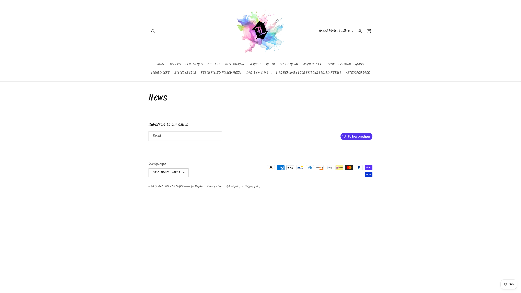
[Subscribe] (217, 136)
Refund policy (233, 186)
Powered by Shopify (192, 186)
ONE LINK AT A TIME (170, 186)
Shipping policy (252, 186)
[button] (153, 31)
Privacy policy (214, 186)
